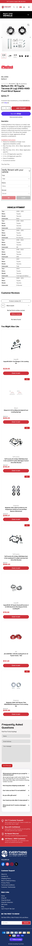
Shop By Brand (5, 900)
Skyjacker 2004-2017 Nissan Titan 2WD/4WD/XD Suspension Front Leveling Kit (16, 704)
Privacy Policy (5, 883)
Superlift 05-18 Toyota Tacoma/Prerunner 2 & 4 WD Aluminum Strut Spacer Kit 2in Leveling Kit (16, 606)
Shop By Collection (7, 902)
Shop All (3, 898)
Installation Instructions (8, 140)
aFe (16, 651)
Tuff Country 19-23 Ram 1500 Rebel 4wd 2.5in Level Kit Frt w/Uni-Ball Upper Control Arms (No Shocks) (16, 460)
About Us (4, 874)
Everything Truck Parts (18, 944)
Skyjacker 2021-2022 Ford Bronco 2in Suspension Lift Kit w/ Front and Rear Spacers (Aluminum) (16, 509)
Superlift (16, 359)
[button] (20, 7)
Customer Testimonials (8, 887)
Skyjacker (16, 505)
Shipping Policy (6, 878)
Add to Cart (16, 373)
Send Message (7, 765)
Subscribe (26, 922)
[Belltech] (7, 67)
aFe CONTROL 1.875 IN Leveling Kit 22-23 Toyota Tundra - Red (16, 654)
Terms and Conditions (8, 885)
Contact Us (4, 876)
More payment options (16, 117)
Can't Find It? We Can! (8, 909)
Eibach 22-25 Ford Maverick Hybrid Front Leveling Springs (16, 411)
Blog (2, 906)
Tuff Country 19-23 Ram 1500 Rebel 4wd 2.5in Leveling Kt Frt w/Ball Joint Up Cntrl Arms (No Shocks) (16, 558)
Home (3, 896)
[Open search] (3, 305)
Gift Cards (4, 904)
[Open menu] (29, 7)
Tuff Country (16, 456)
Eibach (16, 408)
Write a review (16, 314)
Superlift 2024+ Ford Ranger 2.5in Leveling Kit (16, 362)
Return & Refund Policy (8, 880)
